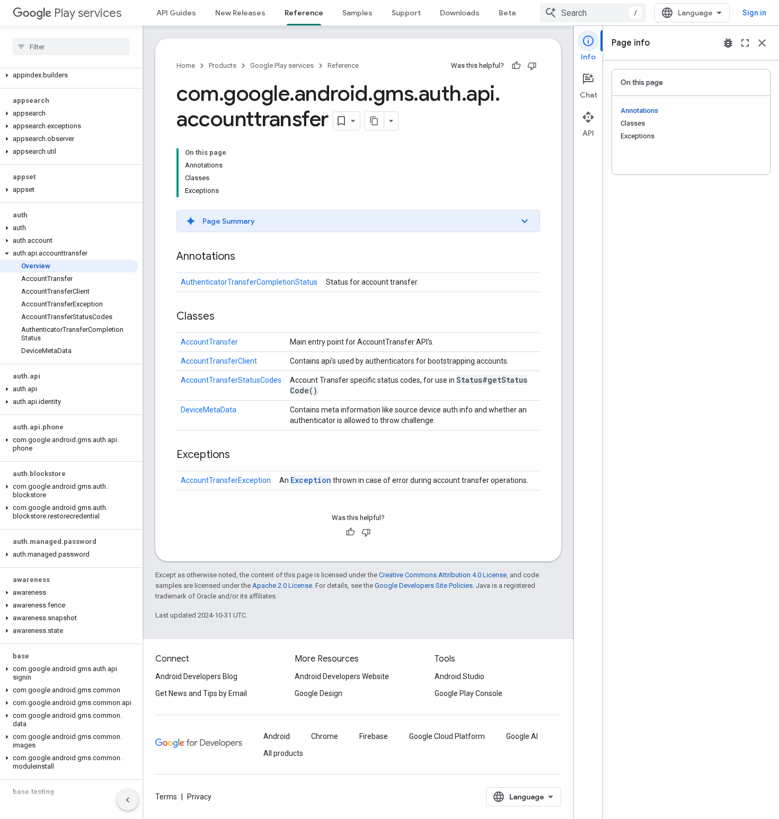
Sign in (754, 12)
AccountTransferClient (219, 361)
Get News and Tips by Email (201, 693)
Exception (310, 480)
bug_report (728, 43)
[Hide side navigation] (127, 800)
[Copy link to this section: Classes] (225, 317)
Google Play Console (468, 693)
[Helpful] (516, 66)
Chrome (324, 736)
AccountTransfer (209, 342)
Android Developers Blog (196, 676)
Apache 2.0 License (282, 585)
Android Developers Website (342, 676)
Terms (166, 796)
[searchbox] (71, 46)
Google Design (318, 693)
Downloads (460, 12)
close (762, 43)
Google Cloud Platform (447, 736)
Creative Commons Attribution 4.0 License (443, 575)
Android (276, 736)
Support (406, 12)
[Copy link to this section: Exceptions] (240, 455)
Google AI (522, 736)
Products (222, 65)
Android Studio (459, 676)
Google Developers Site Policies (424, 585)
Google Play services (282, 65)
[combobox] (593, 12)
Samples (357, 12)
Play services (87, 13)
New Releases (240, 12)
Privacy (199, 796)
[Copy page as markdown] (374, 121)
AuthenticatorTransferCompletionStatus (249, 282)
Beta (507, 12)
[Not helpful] (532, 66)
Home (185, 65)
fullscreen (745, 43)
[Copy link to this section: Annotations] (245, 257)
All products (283, 753)
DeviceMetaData (208, 410)
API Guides (176, 12)
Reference (304, 12)
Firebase (373, 736)
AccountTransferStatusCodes (231, 380)
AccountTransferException (226, 480)
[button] (69, 75)
